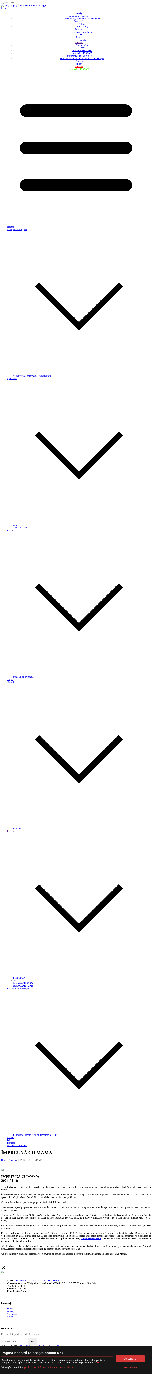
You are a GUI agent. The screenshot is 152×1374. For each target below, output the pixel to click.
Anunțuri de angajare (79, 16)
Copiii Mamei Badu (91, 1238)
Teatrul (79, 37)
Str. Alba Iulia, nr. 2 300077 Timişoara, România (38, 1280)
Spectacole (79, 21)
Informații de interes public (79, 56)
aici (98, 1362)
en (5, 8)
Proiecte (79, 42)
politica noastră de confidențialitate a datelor (48, 1367)
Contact (79, 61)
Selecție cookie (130, 1367)
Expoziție (81, 40)
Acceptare (130, 1358)
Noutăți (79, 13)
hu (2, 8)
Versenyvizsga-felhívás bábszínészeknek (82, 18)
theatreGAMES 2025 (82, 53)
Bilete (79, 64)
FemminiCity (82, 45)
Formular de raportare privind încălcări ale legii (82, 58)
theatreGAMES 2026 (79, 69)
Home (4, 1160)
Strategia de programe (82, 32)
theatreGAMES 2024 (82, 50)
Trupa (79, 34)
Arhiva (82, 24)
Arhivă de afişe (82, 26)
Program (79, 29)
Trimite (32, 1342)
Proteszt (79, 66)
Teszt (82, 48)
